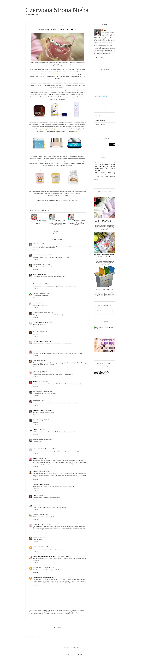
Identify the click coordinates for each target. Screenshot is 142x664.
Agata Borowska (37, 567)
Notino (76, 131)
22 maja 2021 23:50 (45, 524)
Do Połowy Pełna (37, 341)
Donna (34, 274)
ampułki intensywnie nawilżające (47, 129)
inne (57, 233)
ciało (113, 163)
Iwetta (35, 495)
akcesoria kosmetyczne (101, 163)
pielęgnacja (99, 170)
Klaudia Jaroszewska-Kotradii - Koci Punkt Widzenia (46, 556)
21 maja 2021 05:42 (48, 410)
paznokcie (113, 168)
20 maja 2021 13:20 (47, 322)
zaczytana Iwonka (99, 177)
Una (34, 303)
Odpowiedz (35, 250)
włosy (106, 176)
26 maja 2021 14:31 (41, 537)
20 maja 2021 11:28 (44, 283)
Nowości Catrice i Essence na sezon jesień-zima (104, 255)
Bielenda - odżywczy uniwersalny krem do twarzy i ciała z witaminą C (38, 222)
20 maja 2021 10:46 (41, 274)
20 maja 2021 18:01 (41, 351)
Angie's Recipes (37, 264)
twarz (97, 176)
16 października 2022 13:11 (49, 577)
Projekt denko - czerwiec (105, 289)
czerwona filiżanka (37, 391)
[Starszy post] (89, 627)
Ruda (34, 537)
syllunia (35, 372)
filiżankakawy (36, 524)
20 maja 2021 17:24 (46, 341)
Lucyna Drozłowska (38, 312)
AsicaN (35, 458)
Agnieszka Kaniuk (37, 322)
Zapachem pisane (37, 439)
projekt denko (111, 172)
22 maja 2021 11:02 (45, 471)
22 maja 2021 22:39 (43, 514)
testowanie (112, 174)
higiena (113, 164)
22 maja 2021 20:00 (41, 505)
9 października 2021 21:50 (48, 567)
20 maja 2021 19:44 (42, 372)
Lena (34, 429)
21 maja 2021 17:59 (52, 448)
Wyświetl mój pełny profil (100, 57)
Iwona (104, 30)
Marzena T (36, 381)
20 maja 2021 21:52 (43, 381)
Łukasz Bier (36, 420)
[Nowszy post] (26, 627)
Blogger (78, 647)
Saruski (35, 331)
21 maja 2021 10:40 (44, 420)
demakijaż (98, 164)
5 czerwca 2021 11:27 (66, 556)
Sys (34, 243)
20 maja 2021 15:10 (42, 331)
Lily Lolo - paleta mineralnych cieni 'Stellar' (105, 221)
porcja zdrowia (111, 170)
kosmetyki (61, 233)
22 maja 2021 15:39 (44, 484)
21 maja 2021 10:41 (40, 429)
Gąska (34, 505)
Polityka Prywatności (100, 120)
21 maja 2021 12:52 (47, 439)
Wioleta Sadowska (38, 255)
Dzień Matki (56, 74)
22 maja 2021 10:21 (41, 458)
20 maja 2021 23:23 (47, 391)
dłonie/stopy (106, 164)
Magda (35, 351)
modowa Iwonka (99, 168)
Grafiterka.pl (80, 654)
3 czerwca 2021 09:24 (47, 546)
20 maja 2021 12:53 (40, 303)
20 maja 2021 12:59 (48, 312)
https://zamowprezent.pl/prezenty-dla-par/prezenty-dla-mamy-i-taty (48, 582)
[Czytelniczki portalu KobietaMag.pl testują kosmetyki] (104, 351)
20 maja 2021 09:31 (47, 255)
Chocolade (35, 514)
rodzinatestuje (36, 400)
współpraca (112, 176)
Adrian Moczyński (37, 577)
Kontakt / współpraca (100, 124)
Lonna (34, 360)
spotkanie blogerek (103, 174)
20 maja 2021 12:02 (44, 293)
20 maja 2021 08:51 (40, 243)
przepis (96, 174)
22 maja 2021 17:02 (41, 495)
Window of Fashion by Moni (40, 448)
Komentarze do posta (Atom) (36, 636)
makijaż (113, 166)
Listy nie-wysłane (37, 546)
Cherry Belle (36, 293)
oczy (107, 168)
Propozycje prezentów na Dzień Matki (57, 29)
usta (102, 176)
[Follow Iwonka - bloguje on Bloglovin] (101, 97)
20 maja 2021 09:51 (46, 264)
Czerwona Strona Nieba (57, 10)
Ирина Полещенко (38, 410)
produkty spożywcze (100, 172)
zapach (108, 177)
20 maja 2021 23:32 (45, 400)
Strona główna (57, 627)
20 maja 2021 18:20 (41, 360)
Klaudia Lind (36, 471)
